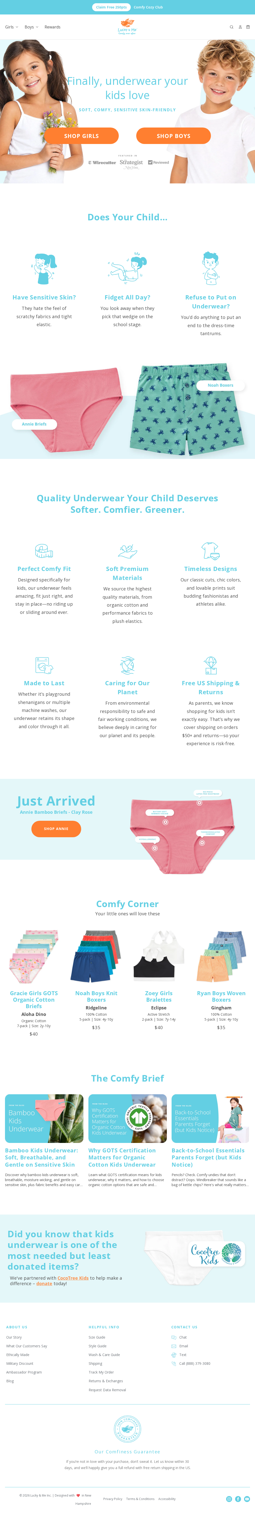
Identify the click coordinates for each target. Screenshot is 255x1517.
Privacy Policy (112, 1499)
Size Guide (97, 1337)
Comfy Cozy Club (129, 7)
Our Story (14, 1337)
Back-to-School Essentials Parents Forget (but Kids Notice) (208, 1157)
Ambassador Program (24, 1372)
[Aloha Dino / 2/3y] (34, 956)
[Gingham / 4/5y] (221, 956)
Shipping (95, 1363)
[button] (231, 27)
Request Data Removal (107, 1389)
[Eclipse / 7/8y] (159, 956)
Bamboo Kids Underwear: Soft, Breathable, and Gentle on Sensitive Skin (41, 1157)
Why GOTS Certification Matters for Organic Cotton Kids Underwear (122, 1157)
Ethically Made (17, 1354)
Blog (10, 1381)
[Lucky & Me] (127, 27)
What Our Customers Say (26, 1346)
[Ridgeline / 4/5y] (96, 956)
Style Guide (98, 1346)
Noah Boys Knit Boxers (96, 996)
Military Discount (19, 1363)
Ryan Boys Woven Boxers (221, 996)
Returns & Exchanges (106, 1381)
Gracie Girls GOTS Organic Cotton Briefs (34, 999)
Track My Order (101, 1372)
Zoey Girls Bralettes (159, 996)
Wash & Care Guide (104, 1354)
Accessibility (167, 1499)
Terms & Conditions (140, 1499)
